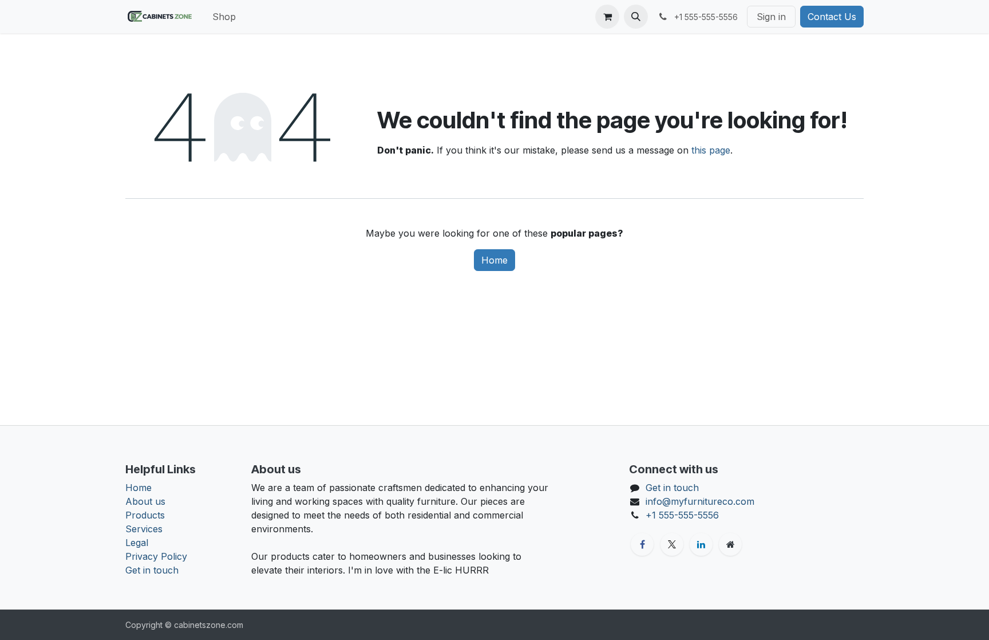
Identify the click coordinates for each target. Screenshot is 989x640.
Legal (136, 542)
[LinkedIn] (701, 544)
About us (145, 501)
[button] (636, 17)
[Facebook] (642, 544)
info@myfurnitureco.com (700, 501)
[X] (671, 544)
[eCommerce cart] (607, 17)
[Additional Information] (730, 544)
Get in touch (152, 570)
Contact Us (832, 16)
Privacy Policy (156, 556)
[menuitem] (224, 16)
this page (710, 150)
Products (145, 515)
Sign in (771, 16)
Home (494, 260)
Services (144, 529)
